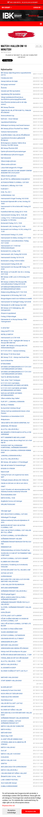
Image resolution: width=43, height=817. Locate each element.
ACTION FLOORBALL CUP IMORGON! (13, 635)
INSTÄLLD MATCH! (7, 334)
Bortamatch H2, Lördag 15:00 (10, 251)
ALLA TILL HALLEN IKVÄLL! (10, 429)
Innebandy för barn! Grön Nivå (11, 690)
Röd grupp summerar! (8, 84)
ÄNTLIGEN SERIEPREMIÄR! (9, 588)
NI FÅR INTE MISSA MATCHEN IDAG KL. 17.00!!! (16, 655)
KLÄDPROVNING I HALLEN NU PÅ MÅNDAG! (15, 135)
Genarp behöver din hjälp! (9, 81)
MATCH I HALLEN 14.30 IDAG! (10, 754)
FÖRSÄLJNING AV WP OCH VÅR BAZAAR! (14, 658)
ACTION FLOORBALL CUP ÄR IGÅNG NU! (14, 535)
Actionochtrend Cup (7, 115)
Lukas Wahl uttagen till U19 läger (11, 167)
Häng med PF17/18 (7, 331)
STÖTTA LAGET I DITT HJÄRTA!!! (11, 615)
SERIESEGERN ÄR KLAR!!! (9, 642)
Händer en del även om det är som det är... (15, 483)
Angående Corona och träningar (11, 501)
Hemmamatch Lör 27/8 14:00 (10, 337)
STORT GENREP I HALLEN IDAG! (11, 680)
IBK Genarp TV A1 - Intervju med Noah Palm (15, 357)
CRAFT (3, 486)
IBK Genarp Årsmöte (7, 107)
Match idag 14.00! (7, 736)
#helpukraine (5, 419)
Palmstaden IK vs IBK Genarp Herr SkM (13, 305)
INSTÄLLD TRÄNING (7, 405)
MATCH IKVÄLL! (6, 729)
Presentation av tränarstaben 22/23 (12, 416)
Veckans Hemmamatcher (9, 132)
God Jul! (3, 750)
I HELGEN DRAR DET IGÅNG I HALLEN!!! (14, 773)
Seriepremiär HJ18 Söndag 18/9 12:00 (13, 295)
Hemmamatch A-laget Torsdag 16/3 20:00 (14, 198)
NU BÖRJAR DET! (6, 687)
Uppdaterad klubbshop (9, 122)
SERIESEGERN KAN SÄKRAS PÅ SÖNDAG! (14, 648)
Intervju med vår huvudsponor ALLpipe (13, 651)
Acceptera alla (30, 811)
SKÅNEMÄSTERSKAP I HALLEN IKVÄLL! (14, 591)
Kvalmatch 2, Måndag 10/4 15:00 (11, 185)
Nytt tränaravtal (6, 158)
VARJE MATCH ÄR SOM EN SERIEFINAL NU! (15, 423)
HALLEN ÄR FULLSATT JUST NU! (12, 703)
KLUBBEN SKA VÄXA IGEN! (10, 561)
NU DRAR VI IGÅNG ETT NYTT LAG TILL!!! (14, 671)
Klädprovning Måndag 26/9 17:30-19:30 (14, 292)
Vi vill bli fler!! (5, 328)
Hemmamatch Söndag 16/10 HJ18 (12, 257)
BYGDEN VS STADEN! (8, 468)
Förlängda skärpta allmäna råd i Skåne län (15, 480)
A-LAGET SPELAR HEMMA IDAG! (11, 739)
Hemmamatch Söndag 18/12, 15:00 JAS (14, 215)
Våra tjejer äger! (6, 511)
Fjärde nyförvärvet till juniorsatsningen (13, 151)
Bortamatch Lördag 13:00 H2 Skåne (12, 261)
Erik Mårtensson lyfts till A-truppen (12, 155)
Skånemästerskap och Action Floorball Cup (15, 550)
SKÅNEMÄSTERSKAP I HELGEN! (11, 539)
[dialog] (21, 803)
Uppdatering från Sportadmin (10, 94)
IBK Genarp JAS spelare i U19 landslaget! (14, 462)
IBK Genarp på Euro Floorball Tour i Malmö (15, 128)
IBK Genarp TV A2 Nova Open (10, 354)
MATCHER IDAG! (6, 733)
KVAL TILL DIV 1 (6, 192)
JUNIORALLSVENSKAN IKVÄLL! (11, 455)
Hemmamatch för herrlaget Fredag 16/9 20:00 (16, 302)
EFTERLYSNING (6, 364)
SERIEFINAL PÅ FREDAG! (9, 426)
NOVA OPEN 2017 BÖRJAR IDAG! (12, 693)
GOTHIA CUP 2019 (7, 573)
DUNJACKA (5, 757)
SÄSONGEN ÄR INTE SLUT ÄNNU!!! (12, 638)
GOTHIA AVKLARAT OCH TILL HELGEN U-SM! (15, 570)
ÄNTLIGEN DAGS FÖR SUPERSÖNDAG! (13, 767)
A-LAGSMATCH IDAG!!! (8, 668)
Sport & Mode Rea (7, 360)
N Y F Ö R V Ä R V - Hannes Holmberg (13, 351)
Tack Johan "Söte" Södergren (10, 380)
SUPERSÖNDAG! (6, 576)
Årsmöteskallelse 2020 (8, 495)
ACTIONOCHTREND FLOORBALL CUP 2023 (15, 182)
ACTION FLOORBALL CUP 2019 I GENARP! (14, 558)
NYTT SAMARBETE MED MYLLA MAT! (13, 437)
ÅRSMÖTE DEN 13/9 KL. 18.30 (11, 776)
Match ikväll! (5, 472)
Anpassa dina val (8, 805)
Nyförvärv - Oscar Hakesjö (9, 119)
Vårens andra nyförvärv (8, 164)
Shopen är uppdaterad (8, 313)
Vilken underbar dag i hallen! (10, 398)
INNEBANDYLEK (6, 547)
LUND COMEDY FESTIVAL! (9, 780)
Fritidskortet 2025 (6, 78)
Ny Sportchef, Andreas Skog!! (11, 408)
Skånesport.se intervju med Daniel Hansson (15, 125)
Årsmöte (4, 88)
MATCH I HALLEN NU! (8, 747)
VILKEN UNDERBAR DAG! (9, 632)
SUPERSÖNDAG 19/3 (8, 195)
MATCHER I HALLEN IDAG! (9, 645)
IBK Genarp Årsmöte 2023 (9, 148)
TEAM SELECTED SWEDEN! (10, 697)
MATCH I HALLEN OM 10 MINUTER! (12, 726)
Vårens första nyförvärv (8, 176)
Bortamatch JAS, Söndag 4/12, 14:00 (13, 226)
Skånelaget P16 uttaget (8, 517)
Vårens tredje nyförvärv (8, 161)
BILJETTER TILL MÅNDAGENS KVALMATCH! (15, 179)
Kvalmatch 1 (5, 189)
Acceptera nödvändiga (11, 811)
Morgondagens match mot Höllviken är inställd (16, 298)
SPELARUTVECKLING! (8, 504)
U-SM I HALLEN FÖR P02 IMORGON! (12, 584)
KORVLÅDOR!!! (6, 612)
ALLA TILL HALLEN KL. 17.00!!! (11, 661)
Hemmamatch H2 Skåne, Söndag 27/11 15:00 (16, 238)
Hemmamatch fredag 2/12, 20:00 (12, 234)
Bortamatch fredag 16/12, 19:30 (11, 223)
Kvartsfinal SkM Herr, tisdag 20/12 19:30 (14, 212)
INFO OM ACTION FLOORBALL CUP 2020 (14, 514)
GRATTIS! (4, 763)
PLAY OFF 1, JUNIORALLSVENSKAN (12, 401)
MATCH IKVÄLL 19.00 (8, 498)
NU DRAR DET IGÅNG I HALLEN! (11, 710)
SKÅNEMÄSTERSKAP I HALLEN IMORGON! (15, 718)
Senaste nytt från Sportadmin (10, 91)
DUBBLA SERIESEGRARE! (9, 786)
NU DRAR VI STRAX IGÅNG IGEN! (11, 629)
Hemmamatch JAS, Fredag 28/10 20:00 (14, 254)
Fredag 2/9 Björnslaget (8, 316)
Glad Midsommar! (7, 700)
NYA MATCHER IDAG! (8, 706)
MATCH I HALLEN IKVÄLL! (9, 664)
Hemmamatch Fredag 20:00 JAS (11, 264)
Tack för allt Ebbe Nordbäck (10, 377)
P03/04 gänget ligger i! (8, 594)
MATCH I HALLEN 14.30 (8, 760)
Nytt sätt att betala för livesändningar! (13, 465)
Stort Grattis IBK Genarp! (9, 783)
